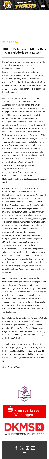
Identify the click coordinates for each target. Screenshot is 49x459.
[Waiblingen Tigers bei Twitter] (22, 448)
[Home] (20, 5)
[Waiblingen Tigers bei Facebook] (16, 448)
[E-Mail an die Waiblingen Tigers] (33, 448)
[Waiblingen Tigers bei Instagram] (27, 448)
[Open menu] (43, 5)
